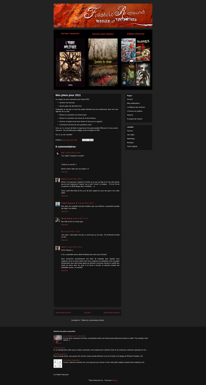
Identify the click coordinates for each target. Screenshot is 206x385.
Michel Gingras (66, 218)
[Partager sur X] (88, 140)
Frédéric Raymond (68, 203)
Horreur (130, 131)
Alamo (63, 179)
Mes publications (133, 103)
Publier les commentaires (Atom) (92, 320)
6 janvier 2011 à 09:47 (86, 203)
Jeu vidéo (130, 135)
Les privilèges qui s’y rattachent (74, 336)
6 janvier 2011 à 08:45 (72, 153)
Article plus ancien (111, 313)
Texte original (132, 146)
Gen (62, 153)
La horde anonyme (60, 354)
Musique (130, 142)
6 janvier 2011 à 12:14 (74, 247)
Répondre (64, 172)
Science (130, 115)
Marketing (131, 139)
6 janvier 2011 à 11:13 (80, 218)
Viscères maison (59, 348)
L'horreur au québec (134, 111)
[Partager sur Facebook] (90, 140)
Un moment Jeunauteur (71, 360)
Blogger (114, 380)
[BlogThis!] (85, 140)
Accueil (87, 313)
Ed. (62, 231)
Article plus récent (63, 313)
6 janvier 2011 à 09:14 (74, 179)
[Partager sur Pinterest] (92, 140)
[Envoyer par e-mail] (83, 140)
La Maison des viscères (136, 107)
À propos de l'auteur (134, 119)
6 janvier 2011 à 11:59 (72, 231)
